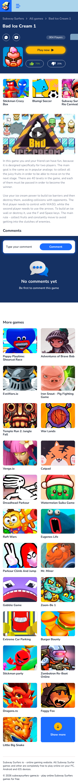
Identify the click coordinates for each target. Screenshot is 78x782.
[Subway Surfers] (6, 6)
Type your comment (19, 247)
